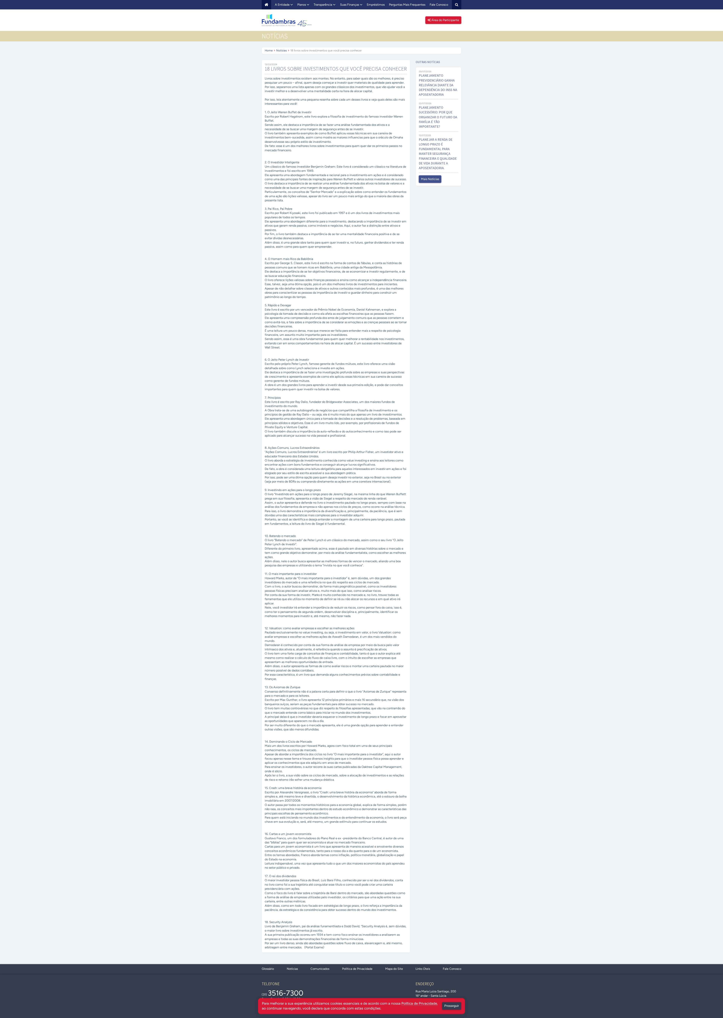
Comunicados (319, 969)
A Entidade (282, 4)
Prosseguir (451, 1005)
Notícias (281, 50)
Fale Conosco (439, 4)
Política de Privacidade (357, 969)
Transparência (323, 4)
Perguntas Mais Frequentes (407, 4)
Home (269, 50)
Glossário (268, 969)
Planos (302, 4)
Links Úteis (423, 969)
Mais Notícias (430, 179)
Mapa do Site (394, 969)
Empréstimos (376, 4)
